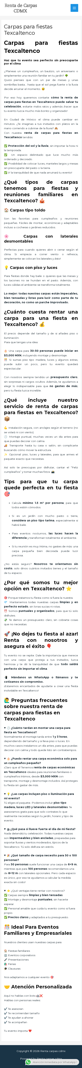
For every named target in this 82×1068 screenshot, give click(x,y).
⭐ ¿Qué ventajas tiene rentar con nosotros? (36, 890)
